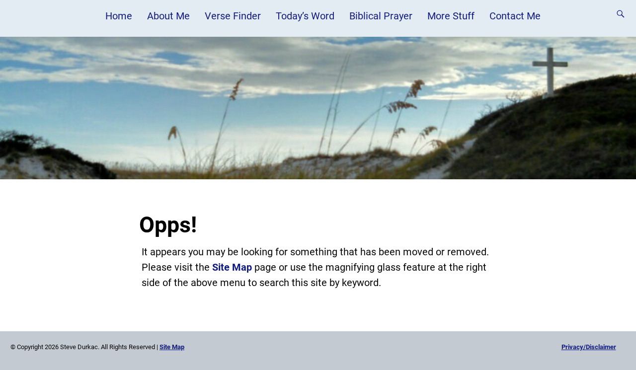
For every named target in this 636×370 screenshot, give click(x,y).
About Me (168, 16)
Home (118, 16)
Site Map (232, 267)
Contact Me (515, 16)
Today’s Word (305, 16)
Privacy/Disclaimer (588, 347)
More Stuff (451, 16)
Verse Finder (233, 16)
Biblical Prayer (380, 16)
